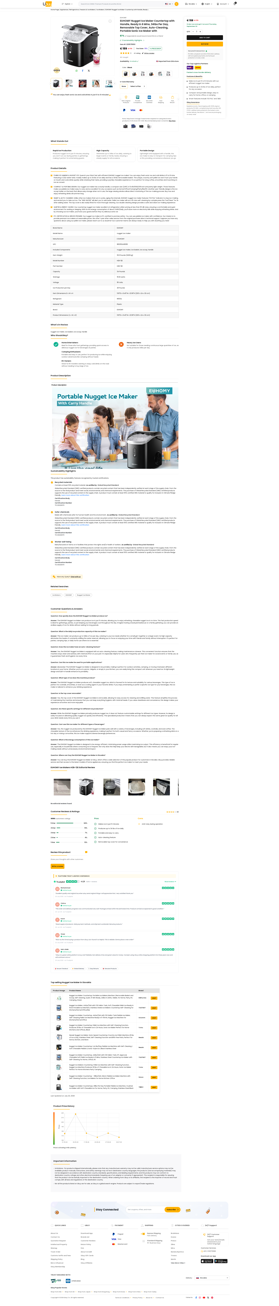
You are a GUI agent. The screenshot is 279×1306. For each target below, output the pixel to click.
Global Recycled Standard (108, 485)
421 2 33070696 (209, 1251)
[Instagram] (200, 1298)
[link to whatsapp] (77, 71)
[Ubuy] (47, 4)
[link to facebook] (82, 71)
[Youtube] (204, 1298)
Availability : (125, 61)
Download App (87, 1233)
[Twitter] (208, 1298)
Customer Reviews (88, 1241)
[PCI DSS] (56, 1281)
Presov (173, 1241)
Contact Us (55, 1237)
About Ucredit (86, 1252)
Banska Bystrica (177, 1252)
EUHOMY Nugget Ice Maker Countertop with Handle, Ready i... (127, 10)
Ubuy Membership (58, 1267)
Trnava (174, 1255)
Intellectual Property (59, 1244)
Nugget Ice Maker (83, 595)
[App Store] (207, 1261)
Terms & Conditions (122, 1298)
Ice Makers (100, 10)
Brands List (85, 1237)
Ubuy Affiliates (86, 1263)
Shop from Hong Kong (102, 1292)
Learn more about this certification (75, 495)
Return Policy (86, 1244)
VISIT (154, 998)
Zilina (173, 1244)
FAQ (82, 1248)
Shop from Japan (84, 1292)
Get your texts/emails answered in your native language (216, 1242)
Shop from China (134, 1292)
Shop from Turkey (150, 1292)
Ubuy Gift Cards (87, 1255)
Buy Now (172, 121)
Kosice (173, 1237)
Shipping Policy (56, 1259)
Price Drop (156, 49)
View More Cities (177, 1263)
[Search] (176, 4)
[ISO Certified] (72, 1281)
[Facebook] (196, 1298)
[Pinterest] (212, 1298)
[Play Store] (220, 1261)
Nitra (173, 1248)
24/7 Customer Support (213, 1235)
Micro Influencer (57, 1263)
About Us (54, 1233)
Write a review (57, 866)
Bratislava (175, 1233)
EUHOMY (123, 18)
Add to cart (204, 38)
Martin (173, 1259)
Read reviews (169, 882)
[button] (191, 4)
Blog (82, 1259)
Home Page (55, 10)
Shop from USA (56, 1292)
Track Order (55, 1252)
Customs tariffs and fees (61, 1255)
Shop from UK (70, 1292)
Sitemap (54, 1248)
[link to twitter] (89, 71)
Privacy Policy (138, 1298)
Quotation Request (58, 1241)
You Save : (140, 48)
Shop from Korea (119, 1292)
